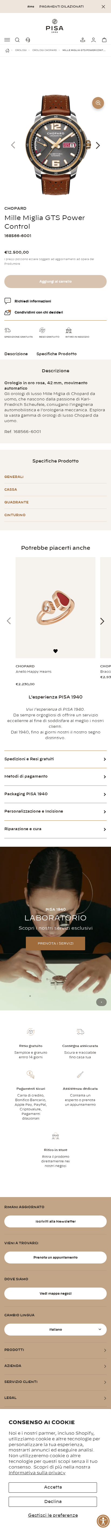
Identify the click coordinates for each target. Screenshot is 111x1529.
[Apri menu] (7, 40)
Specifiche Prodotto (56, 354)
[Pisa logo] (55, 25)
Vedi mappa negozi (56, 1293)
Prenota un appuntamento (55, 1257)
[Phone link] (29, 40)
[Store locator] (82, 40)
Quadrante (16, 502)
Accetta (53, 1487)
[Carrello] (103, 40)
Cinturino (15, 515)
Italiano (55, 1329)
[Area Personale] (92, 40)
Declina (53, 1501)
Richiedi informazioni (33, 301)
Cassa (10, 489)
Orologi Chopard (44, 50)
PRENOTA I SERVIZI (56, 943)
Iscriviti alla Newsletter (56, 1221)
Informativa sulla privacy (37, 1473)
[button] (18, 40)
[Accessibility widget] (103, 1521)
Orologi (21, 50)
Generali (13, 477)
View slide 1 (101, 1002)
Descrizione (16, 354)
